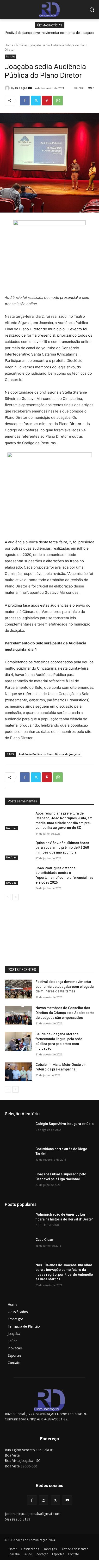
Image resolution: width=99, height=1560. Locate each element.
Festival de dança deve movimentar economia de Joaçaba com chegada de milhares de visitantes (65, 986)
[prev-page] (8, 897)
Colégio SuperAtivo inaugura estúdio (65, 1124)
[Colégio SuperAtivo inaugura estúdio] (18, 1131)
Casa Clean (44, 1240)
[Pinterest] (47, 100)
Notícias (21, 45)
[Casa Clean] (18, 1246)
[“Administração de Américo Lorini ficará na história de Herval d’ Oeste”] (18, 1221)
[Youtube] (67, 1500)
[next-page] (15, 897)
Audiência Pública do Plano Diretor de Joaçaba (49, 754)
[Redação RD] (8, 88)
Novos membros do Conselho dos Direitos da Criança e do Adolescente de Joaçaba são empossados (65, 1012)
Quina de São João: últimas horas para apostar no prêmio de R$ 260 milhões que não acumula (62, 847)
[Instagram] (43, 1500)
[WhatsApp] (58, 100)
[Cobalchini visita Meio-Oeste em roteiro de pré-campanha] (18, 1071)
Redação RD (23, 88)
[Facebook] (25, 100)
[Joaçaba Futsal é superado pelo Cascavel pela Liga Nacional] (18, 1181)
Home (9, 45)
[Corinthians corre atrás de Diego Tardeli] (18, 1156)
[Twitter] (36, 100)
